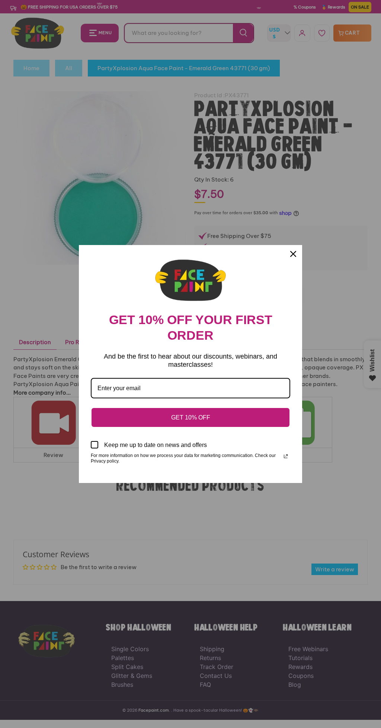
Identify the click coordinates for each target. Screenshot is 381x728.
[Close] (293, 254)
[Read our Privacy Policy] (285, 456)
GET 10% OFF (190, 417)
